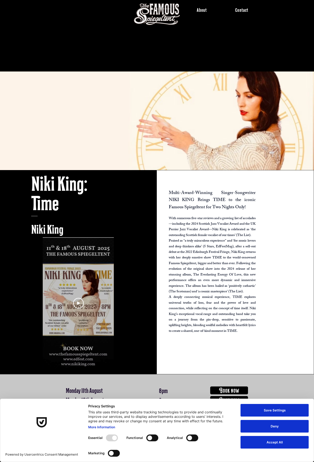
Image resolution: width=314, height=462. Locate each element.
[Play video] (78, 303)
